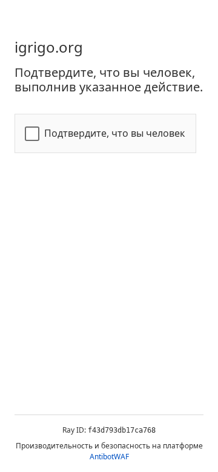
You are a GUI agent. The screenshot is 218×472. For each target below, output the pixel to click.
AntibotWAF (109, 456)
